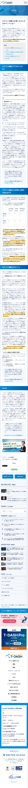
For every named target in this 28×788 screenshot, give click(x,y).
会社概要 (14, 700)
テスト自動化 (11, 457)
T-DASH (7, 406)
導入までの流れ (14, 690)
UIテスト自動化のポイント (13, 56)
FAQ (14, 677)
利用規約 (14, 697)
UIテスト (8, 459)
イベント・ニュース (14, 671)
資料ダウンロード (8, 476)
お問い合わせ (20, 476)
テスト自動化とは (14, 661)
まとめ (8, 58)
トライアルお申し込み (9, 621)
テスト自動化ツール (19, 295)
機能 (14, 664)
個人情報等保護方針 (14, 694)
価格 (14, 667)
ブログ (14, 674)
